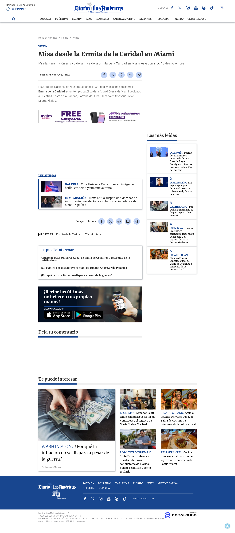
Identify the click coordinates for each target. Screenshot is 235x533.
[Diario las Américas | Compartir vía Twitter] (113, 75)
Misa (99, 234)
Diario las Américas (48, 37)
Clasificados (196, 19)
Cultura (163, 19)
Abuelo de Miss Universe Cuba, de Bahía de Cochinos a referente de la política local (85, 259)
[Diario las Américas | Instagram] (188, 8)
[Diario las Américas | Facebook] (172, 7)
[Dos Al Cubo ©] (181, 517)
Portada (45, 19)
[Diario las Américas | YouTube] (196, 8)
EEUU (89, 19)
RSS (152, 499)
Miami (89, 234)
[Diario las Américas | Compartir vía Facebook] (104, 75)
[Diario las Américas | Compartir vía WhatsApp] (121, 75)
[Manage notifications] (227, 526)
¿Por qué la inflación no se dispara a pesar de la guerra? (76, 275)
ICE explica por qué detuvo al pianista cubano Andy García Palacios (84, 268)
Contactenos (140, 499)
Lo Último (61, 19)
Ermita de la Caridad (69, 234)
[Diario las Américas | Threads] (204, 8)
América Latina (123, 19)
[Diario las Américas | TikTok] (212, 8)
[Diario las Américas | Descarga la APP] (59, 315)
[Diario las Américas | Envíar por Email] (130, 75)
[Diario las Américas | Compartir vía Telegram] (139, 75)
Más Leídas (122, 483)
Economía (102, 19)
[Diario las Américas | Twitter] (180, 7)
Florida (77, 19)
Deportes (145, 19)
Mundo (179, 19)
